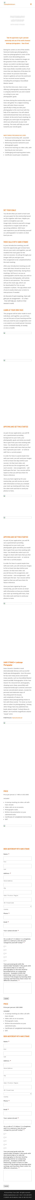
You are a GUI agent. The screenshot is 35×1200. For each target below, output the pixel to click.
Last (5, 869)
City (5, 888)
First (5, 862)
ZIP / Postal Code (9, 903)
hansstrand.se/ (17, 718)
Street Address (8, 881)
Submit (6, 998)
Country (6, 909)
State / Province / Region (11, 895)
